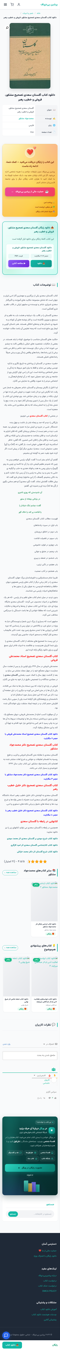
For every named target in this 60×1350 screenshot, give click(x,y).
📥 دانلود (41, 263)
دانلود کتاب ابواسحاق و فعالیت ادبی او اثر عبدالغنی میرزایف (45, 1000)
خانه (38, 13)
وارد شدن (7, 1044)
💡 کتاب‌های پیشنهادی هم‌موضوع (43, 948)
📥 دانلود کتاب (12, 1345)
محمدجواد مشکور (26, 118)
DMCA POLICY (49, 1291)
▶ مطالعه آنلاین (18, 263)
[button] (7, 27)
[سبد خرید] (12, 4)
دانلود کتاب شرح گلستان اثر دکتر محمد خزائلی (37, 851)
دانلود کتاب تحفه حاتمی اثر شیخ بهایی (16, 1000)
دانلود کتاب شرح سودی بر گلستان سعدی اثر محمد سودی (32, 838)
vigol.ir (30, 1175)
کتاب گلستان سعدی (39, 416)
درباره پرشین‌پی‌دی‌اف (47, 1275)
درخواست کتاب (50, 1281)
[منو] (5, 4)
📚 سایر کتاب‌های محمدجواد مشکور (40, 873)
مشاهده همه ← (10, 872)
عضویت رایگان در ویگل (32, 1168)
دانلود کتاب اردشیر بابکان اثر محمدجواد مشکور (46, 925)
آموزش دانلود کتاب (48, 1309)
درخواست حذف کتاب (47, 1286)
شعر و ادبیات (28, 13)
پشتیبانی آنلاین (50, 1319)
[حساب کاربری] (19, 4)
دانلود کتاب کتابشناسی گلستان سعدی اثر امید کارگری (34, 845)
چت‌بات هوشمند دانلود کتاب (44, 1314)
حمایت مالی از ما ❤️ (48, 1250)
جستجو (13, 1214)
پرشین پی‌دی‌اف (49, 5)
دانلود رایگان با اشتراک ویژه (45, 1256)
